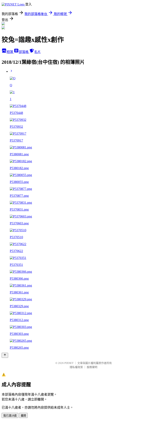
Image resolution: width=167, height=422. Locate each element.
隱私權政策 (76, 367)
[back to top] (5, 355)
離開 (23, 415)
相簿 (10, 52)
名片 (37, 52)
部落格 (24, 52)
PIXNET (69, 363)
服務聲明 (92, 367)
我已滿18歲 (10, 415)
